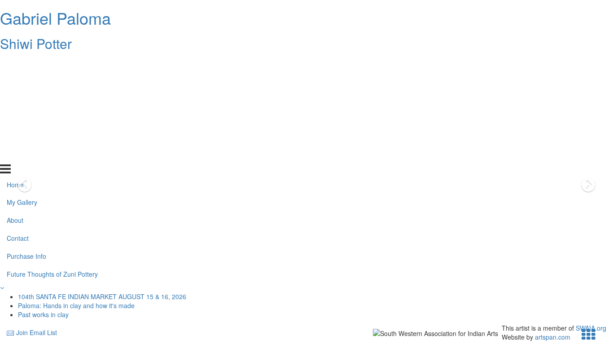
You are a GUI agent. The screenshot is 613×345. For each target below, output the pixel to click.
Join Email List (36, 332)
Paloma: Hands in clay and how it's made (76, 305)
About (15, 100)
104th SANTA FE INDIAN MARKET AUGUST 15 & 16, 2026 (102, 296)
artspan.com (552, 336)
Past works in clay (43, 314)
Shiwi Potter (36, 43)
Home (15, 64)
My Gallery (22, 82)
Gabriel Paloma (55, 17)
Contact (18, 118)
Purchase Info (26, 136)
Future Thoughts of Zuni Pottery (52, 154)
